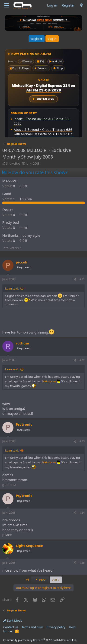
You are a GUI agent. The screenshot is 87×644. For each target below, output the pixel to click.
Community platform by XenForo (40, 640)
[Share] (75, 279)
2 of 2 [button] (55, 580)
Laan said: (12, 288)
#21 (82, 279)
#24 (82, 513)
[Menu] (6, 5)
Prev (42, 580)
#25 (82, 563)
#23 (82, 441)
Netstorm (49, 381)
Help (72, 627)
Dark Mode (14, 620)
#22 (82, 360)
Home (7, 631)
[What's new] (81, 5)
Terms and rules (32, 627)
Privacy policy (56, 627)
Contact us (10, 627)
